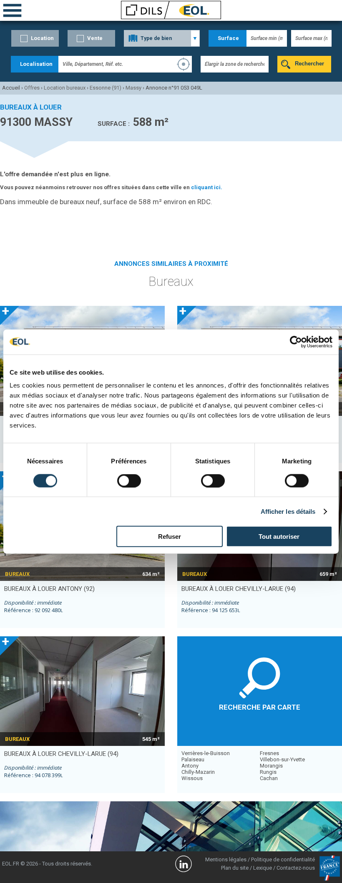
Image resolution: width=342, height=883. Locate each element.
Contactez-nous (296, 868)
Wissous (192, 778)
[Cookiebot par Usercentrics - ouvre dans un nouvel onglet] (295, 341)
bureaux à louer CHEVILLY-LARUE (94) (238, 589)
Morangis (271, 766)
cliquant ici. (206, 187)
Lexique (262, 868)
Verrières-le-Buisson (205, 753)
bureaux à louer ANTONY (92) (49, 589)
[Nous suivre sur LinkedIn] (183, 865)
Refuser (169, 536)
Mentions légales (225, 859)
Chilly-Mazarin (198, 772)
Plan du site (235, 868)
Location (42, 38)
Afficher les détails (288, 511)
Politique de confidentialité (283, 859)
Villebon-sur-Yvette (282, 759)
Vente (95, 38)
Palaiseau (192, 759)
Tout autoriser (279, 536)
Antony (190, 766)
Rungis (268, 772)
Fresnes (269, 753)
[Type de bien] (162, 38)
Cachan (269, 778)
